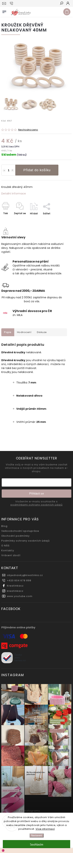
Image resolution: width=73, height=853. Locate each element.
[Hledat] (61, 3)
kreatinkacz (15, 591)
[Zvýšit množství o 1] (12, 170)
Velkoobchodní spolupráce (20, 531)
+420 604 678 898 (19, 580)
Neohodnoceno (28, 130)
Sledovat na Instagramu (23, 810)
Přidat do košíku (37, 170)
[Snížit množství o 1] (4, 170)
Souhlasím (36, 844)
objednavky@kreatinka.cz (25, 575)
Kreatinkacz (15, 585)
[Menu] (4, 11)
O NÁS (5, 545)
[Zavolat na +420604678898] (12, 3)
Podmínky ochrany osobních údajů (25, 540)
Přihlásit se (36, 493)
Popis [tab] (7, 332)
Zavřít (62, 220)
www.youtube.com (19, 596)
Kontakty (7, 550)
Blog (4, 526)
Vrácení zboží (10, 555)
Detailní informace (13, 193)
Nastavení (36, 835)
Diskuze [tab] (42, 332)
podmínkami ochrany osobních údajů (36, 504)
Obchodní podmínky (15, 535)
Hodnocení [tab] (24, 332)
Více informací (45, 829)
